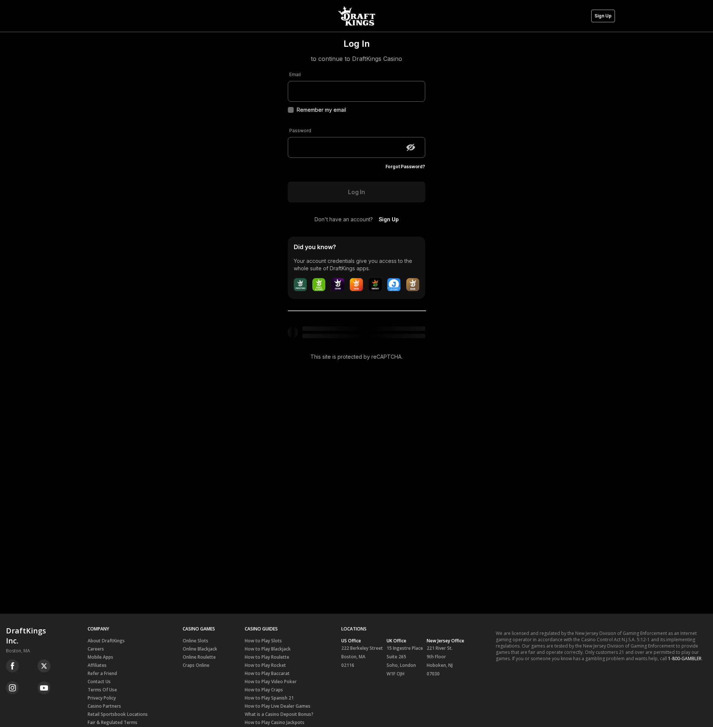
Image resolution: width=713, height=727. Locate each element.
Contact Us (99, 681)
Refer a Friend (102, 673)
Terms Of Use (102, 690)
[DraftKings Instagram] (12, 687)
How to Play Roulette (267, 657)
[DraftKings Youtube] (44, 687)
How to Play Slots (263, 641)
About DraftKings (106, 641)
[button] (603, 16)
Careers (96, 649)
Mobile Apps (100, 657)
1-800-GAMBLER (684, 658)
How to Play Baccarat (267, 673)
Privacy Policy (102, 698)
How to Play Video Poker (271, 681)
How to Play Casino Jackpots (275, 722)
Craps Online (196, 665)
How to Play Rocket (265, 665)
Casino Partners (104, 706)
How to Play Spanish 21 (269, 698)
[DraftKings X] (44, 665)
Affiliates (97, 665)
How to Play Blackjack (268, 649)
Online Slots (195, 641)
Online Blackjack (200, 649)
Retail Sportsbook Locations (118, 714)
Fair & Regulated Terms (112, 722)
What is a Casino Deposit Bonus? (279, 714)
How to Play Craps (264, 690)
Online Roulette (199, 657)
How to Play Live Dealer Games (277, 706)
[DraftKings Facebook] (12, 665)
